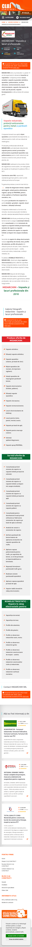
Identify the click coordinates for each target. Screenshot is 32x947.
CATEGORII (9, 17)
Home (3, 22)
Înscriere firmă (25, 17)
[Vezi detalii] (27, 753)
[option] (16, 13)
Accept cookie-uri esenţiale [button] (16, 935)
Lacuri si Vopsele (13, 22)
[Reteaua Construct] (14, 918)
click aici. (16, 68)
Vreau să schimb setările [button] (16, 939)
